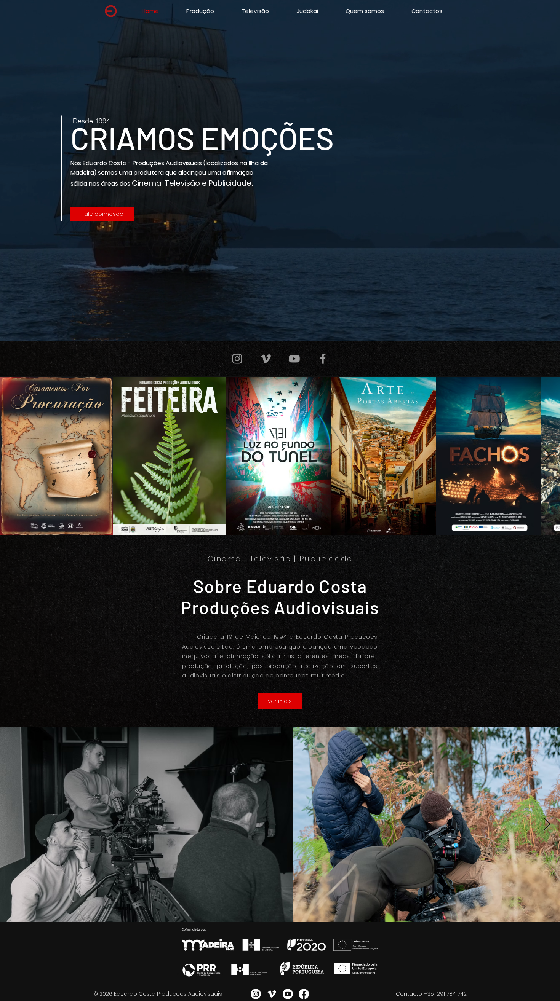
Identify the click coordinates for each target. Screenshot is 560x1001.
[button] (255, 11)
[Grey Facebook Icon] (323, 358)
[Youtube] (288, 994)
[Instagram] (256, 994)
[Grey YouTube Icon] (294, 358)
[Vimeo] (272, 994)
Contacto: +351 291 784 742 (431, 994)
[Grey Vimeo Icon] (265, 358)
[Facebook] (304, 994)
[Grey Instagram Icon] (237, 358)
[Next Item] (546, 455)
